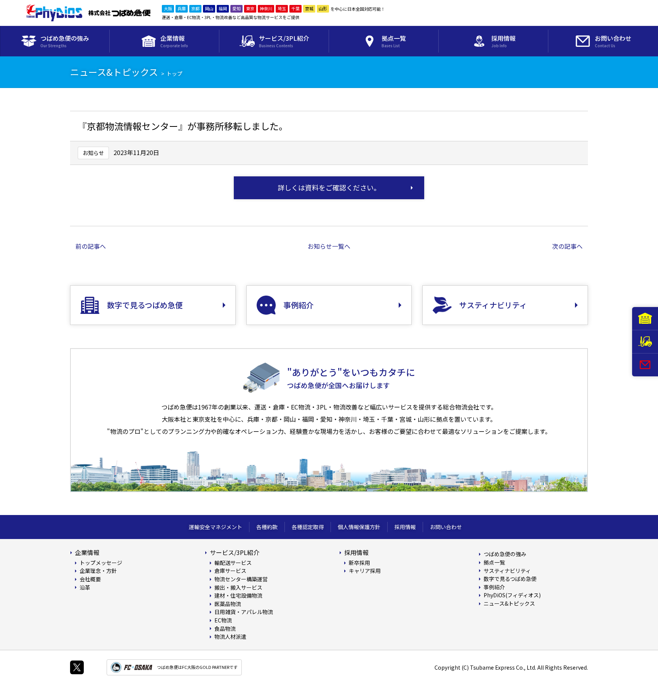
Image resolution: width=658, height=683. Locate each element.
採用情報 (405, 527)
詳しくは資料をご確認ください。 (329, 187)
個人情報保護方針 (359, 527)
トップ (174, 73)
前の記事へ (90, 246)
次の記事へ (567, 246)
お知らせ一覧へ (329, 246)
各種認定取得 (308, 527)
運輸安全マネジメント (215, 527)
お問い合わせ (446, 527)
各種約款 (267, 527)
